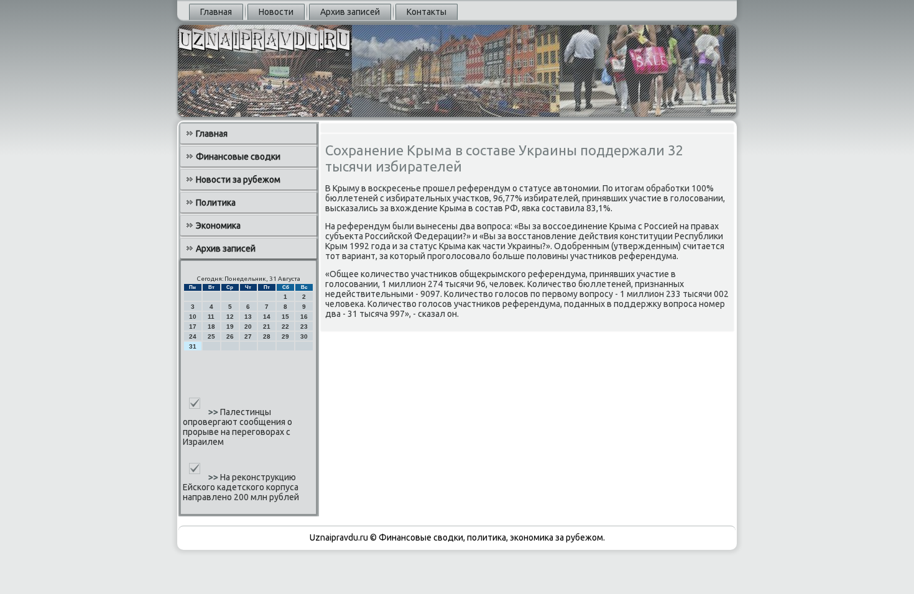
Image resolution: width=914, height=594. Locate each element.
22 (285, 326)
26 (230, 336)
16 (304, 316)
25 (211, 336)
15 (285, 316)
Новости (276, 12)
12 (230, 316)
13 (248, 316)
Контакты (426, 12)
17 (192, 326)
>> (214, 412)
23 (304, 326)
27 (248, 336)
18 (211, 326)
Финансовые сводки (238, 157)
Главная (216, 12)
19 (230, 326)
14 (266, 316)
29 (285, 336)
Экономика (218, 226)
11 (211, 316)
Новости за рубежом (238, 180)
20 (248, 326)
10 (192, 316)
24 (192, 336)
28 (266, 336)
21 (266, 326)
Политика (216, 203)
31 (192, 346)
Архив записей (350, 12)
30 (304, 336)
